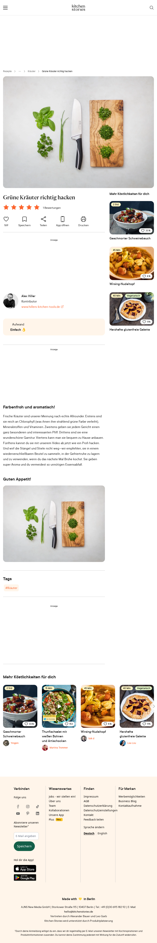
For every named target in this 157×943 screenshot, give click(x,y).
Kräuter (31, 71)
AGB (86, 801)
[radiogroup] (22, 207)
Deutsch (89, 833)
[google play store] (28, 878)
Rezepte (7, 71)
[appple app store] (28, 869)
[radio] (6, 207)
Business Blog (128, 801)
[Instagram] (27, 806)
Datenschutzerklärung (98, 805)
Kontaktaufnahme (130, 805)
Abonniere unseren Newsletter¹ (26, 824)
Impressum (91, 796)
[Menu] (5, 7)
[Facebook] (18, 806)
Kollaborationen (59, 810)
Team (52, 805)
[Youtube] (18, 813)
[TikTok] (37, 806)
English (102, 833)
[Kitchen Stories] (78, 8)
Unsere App (56, 815)
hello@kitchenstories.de (78, 911)
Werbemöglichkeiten (132, 796)
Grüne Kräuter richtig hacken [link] (57, 71)
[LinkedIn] (37, 813)
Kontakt (88, 815)
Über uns (55, 801)
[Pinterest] (27, 813)
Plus (55, 819)
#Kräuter (11, 588)
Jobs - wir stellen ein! (62, 796)
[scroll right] (153, 706)
